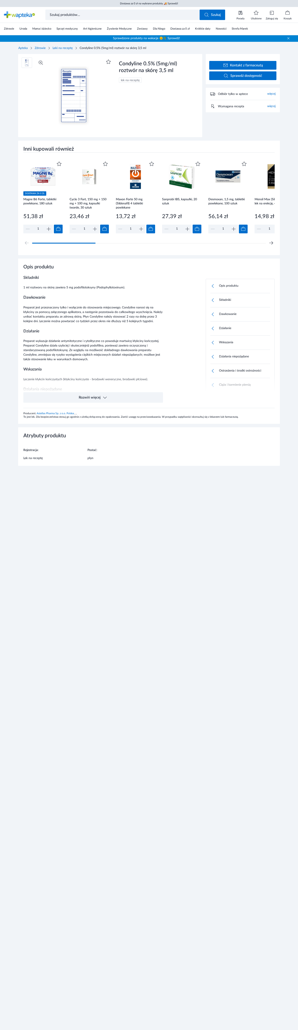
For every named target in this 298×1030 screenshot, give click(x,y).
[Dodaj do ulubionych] (108, 61)
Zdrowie (40, 48)
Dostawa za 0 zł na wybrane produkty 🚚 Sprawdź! (149, 3)
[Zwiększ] (48, 229)
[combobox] (122, 15)
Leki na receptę (63, 48)
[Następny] (271, 242)
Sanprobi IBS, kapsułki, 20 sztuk (179, 201)
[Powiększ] (40, 62)
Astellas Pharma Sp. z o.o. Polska (56, 413)
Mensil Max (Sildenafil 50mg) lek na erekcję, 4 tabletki (274, 201)
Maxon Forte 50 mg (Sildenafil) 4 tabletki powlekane (129, 203)
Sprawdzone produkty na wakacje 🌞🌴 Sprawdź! (146, 38)
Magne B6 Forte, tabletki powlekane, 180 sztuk (39, 201)
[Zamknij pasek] (288, 38)
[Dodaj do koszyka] (58, 229)
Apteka (23, 48)
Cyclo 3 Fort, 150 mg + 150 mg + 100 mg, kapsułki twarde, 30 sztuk (88, 203)
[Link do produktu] (43, 196)
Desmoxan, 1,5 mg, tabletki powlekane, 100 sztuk (226, 201)
